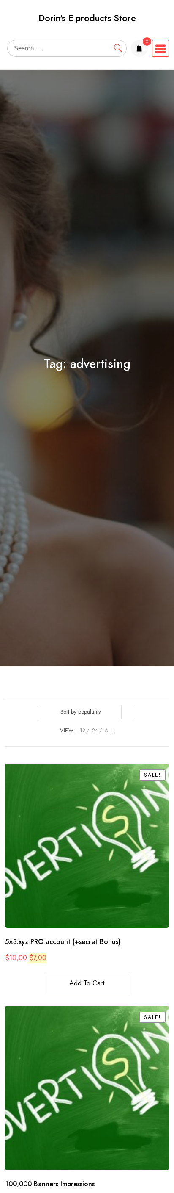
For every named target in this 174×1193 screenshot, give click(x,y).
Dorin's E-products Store (87, 18)
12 (82, 730)
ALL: (109, 730)
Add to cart (86, 983)
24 (95, 730)
